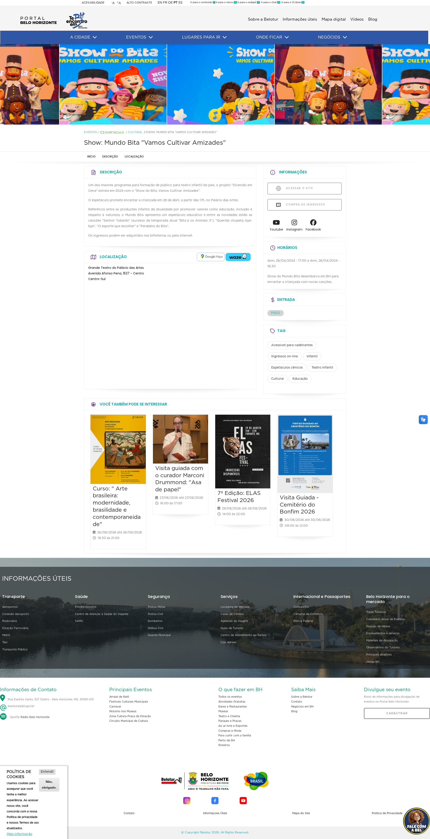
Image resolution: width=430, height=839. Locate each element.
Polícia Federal (303, 621)
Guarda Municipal (159, 635)
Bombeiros (155, 621)
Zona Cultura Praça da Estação (130, 716)
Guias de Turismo (232, 628)
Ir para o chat (270, 2)
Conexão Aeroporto (15, 614)
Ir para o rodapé (248, 2)
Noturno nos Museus (122, 711)
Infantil (312, 356)
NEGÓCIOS (329, 37)
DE (170, 2)
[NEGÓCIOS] (345, 37)
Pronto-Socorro (85, 607)
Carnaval (115, 706)
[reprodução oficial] (107, 84)
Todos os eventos (230, 696)
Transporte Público (15, 649)
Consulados (301, 607)
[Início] (53, 13)
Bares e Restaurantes (232, 706)
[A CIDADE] (94, 37)
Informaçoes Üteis (215, 813)
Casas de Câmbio (232, 614)
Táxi (4, 642)
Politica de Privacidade (387, 813)
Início (91, 156)
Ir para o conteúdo (202, 2)
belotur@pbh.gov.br (20, 706)
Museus (223, 711)
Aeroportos (10, 607)
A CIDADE (80, 37)
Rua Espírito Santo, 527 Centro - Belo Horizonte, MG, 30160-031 (51, 699)
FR (165, 2)
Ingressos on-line (284, 356)
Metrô (6, 635)
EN (160, 2)
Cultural (135, 132)
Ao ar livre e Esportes (232, 726)
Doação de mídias (378, 626)
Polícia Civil (155, 614)
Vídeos (357, 19)
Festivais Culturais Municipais (128, 701)
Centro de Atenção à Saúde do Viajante (101, 614)
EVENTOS (136, 37)
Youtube (276, 229)
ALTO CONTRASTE (139, 2)
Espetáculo (114, 132)
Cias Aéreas (228, 642)
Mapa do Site (301, 813)
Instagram (294, 229)
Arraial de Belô (119, 696)
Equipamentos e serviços (383, 633)
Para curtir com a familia (234, 735)
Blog (372, 19)
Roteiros (224, 745)
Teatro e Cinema (229, 716)
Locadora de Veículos (235, 607)
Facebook (313, 229)
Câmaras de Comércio (308, 614)
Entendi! (47, 771)
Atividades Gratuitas (231, 701)
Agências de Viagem (234, 621)
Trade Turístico (376, 612)
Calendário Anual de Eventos (385, 619)
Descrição (110, 156)
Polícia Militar (157, 607)
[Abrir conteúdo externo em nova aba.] (211, 257)
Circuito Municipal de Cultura (128, 721)
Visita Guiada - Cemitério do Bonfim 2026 (299, 505)
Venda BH (372, 661)
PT (176, 2)
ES (180, 2)
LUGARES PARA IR (201, 37)
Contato (296, 701)
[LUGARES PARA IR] (224, 37)
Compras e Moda (229, 730)
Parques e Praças (229, 721)
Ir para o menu (225, 2)
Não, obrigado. (49, 784)
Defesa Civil (155, 628)
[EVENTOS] (150, 37)
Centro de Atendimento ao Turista (243, 635)
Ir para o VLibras (292, 2)
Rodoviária (9, 621)
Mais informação (19, 834)
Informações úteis (300, 19)
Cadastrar (397, 713)
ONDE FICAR (269, 37)
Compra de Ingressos (305, 204)
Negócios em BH (302, 706)
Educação (300, 378)
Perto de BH (226, 740)
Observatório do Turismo (383, 647)
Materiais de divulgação (382, 640)
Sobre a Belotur (263, 19)
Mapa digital (334, 19)
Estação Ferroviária (15, 628)
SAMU (79, 621)
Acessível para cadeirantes (292, 345)
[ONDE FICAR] (286, 37)
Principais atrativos (379, 654)
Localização (134, 156)
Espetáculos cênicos (287, 367)
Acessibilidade (93, 2)
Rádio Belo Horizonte (35, 717)
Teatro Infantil (322, 367)
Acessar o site (299, 188)
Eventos (90, 132)
